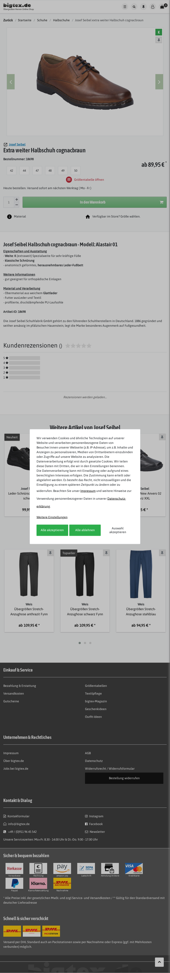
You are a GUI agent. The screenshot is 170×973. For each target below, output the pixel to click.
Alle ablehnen (85, 530)
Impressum (88, 490)
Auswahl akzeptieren (117, 530)
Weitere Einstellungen (52, 517)
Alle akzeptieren (52, 530)
